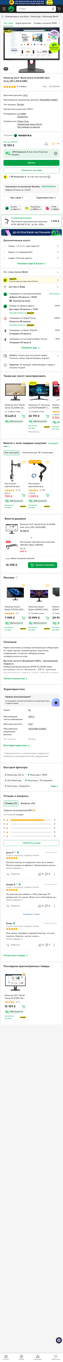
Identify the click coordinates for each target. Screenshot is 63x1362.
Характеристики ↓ (46, 198)
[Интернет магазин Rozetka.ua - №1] (11, 9)
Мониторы (36, 17)
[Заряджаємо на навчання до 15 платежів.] (31, 232)
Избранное (56, 1359)
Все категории (12, 453)
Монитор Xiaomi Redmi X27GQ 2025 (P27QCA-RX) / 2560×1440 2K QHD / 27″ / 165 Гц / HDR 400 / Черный (15, 608)
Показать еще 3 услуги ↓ (31, 263)
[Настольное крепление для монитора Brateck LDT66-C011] (15, 470)
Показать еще (29, 348)
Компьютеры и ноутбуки (17, 17)
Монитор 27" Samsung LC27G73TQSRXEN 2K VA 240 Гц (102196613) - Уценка (39, 406)
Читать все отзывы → (16, 955)
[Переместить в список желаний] (53, 144)
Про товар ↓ (17, 198)
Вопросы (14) (28, 803)
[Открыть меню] (4, 9)
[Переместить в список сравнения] (46, 144)
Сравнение (38, 1359)
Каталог (6, 1359)
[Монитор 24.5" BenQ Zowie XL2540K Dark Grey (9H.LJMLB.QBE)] (15, 392)
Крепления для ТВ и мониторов (38, 453)
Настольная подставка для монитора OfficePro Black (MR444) (37, 543)
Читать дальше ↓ (14, 868)
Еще (54, 786)
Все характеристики (17, 745)
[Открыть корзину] (59, 9)
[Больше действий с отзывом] (54, 874)
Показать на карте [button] (21, 301)
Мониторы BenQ (50, 17)
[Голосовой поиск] (53, 9)
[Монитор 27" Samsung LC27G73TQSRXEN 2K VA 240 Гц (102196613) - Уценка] (39, 392)
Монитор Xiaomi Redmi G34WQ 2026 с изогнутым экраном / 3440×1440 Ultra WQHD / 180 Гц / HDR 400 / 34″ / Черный (38, 608)
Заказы (21, 1359)
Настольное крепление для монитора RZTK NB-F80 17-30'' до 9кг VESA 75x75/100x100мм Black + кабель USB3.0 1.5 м (37, 485)
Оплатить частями (31, 170)
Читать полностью (16, 679)
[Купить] (23, 416)
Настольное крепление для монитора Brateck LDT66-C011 (13, 485)
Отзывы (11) (11, 803)
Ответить (15, 874)
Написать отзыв (31, 843)
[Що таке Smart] (8, 31)
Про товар (8, 23)
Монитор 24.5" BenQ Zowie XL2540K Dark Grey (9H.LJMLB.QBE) (15, 406)
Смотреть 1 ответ (31, 914)
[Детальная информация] (17, 577)
